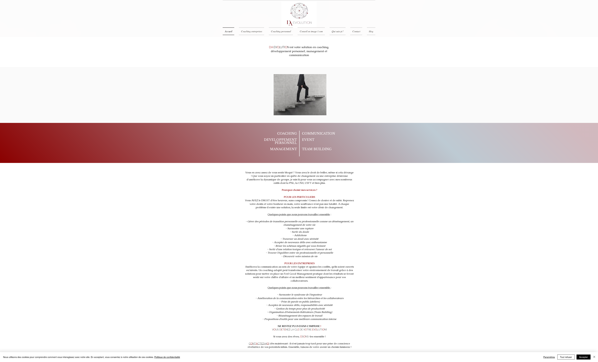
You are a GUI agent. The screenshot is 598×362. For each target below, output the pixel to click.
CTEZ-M (262, 343)
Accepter (583, 357)
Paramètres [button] (549, 357)
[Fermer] (594, 357)
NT (254, 343)
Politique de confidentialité (167, 357)
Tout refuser (566, 357)
